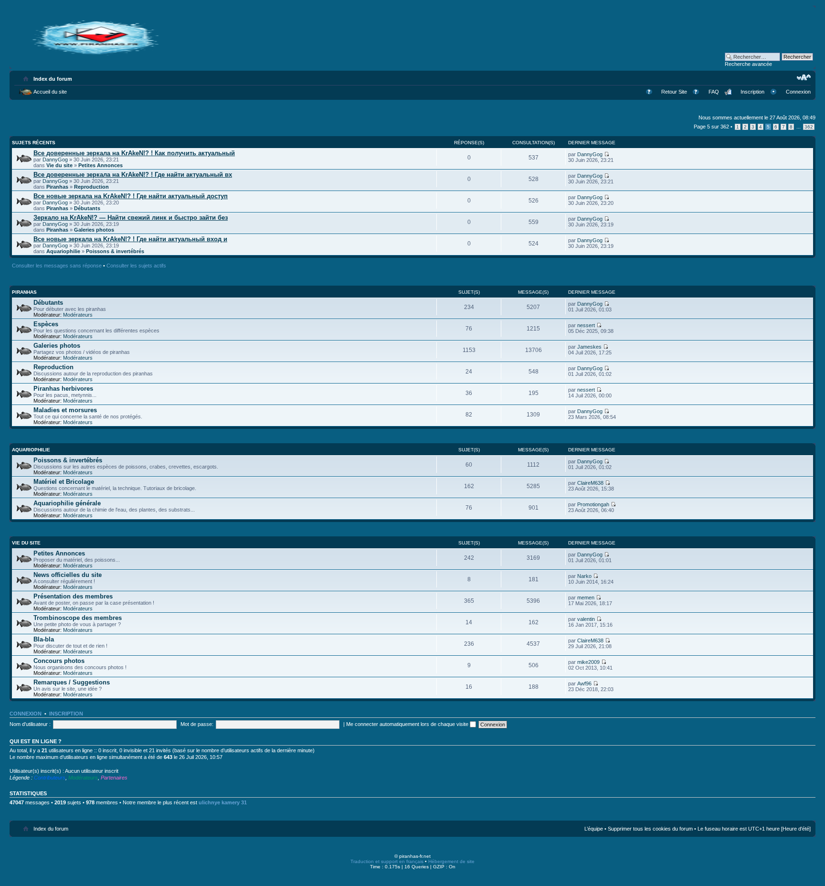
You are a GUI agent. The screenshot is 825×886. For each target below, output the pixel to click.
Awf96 (584, 683)
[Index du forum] (95, 53)
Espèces (45, 324)
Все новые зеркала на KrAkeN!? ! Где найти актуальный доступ (130, 196)
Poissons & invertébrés (115, 251)
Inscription (752, 92)
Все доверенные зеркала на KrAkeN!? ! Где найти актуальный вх (132, 174)
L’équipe (593, 829)
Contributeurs (49, 777)
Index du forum (52, 79)
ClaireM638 (590, 483)
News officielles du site (67, 574)
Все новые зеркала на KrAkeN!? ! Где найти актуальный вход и (130, 239)
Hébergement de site (451, 861)
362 (808, 126)
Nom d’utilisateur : (30, 724)
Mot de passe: (196, 724)
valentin (586, 619)
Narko (584, 576)
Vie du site (59, 165)
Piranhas (57, 187)
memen (585, 597)
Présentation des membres (73, 596)
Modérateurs (78, 315)
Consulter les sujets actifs (136, 265)
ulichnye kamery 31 (223, 802)
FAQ (714, 92)
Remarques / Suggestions (71, 682)
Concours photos (59, 660)
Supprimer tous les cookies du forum (650, 829)
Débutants (87, 208)
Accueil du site (50, 92)
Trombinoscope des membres (77, 617)
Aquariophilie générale (67, 503)
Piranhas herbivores (63, 388)
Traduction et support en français (386, 861)
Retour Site (674, 92)
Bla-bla (43, 639)
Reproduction (91, 187)
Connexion (798, 92)
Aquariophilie (63, 251)
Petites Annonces (100, 165)
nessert (586, 325)
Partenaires (114, 777)
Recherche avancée (748, 64)
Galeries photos (94, 230)
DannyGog (55, 159)
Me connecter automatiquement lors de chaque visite (408, 724)
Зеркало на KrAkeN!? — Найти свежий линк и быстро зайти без (130, 217)
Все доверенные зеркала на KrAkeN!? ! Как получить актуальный (134, 153)
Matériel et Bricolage (63, 481)
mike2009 (588, 662)
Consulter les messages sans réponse (57, 265)
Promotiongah (593, 504)
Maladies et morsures (65, 410)
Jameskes (589, 347)
